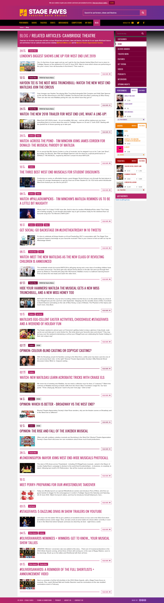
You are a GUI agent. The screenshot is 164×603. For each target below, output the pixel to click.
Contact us (79, 600)
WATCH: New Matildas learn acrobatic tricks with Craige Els (62, 377)
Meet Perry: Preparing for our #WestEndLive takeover (57, 484)
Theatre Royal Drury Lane (132, 166)
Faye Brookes (128, 112)
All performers (122, 120)
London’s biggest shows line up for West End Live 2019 (58, 55)
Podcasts (122, 74)
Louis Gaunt (128, 104)
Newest (134, 90)
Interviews (122, 79)
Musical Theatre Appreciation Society (89, 42)
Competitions (77, 22)
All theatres (122, 190)
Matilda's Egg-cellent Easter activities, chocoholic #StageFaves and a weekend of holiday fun (64, 321)
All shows (121, 155)
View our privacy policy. (99, 3)
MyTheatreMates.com (64, 42)
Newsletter (126, 23)
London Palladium (130, 182)
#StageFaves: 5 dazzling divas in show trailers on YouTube (61, 511)
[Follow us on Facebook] (143, 23)
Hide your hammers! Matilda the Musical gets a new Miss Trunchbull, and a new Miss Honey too (59, 290)
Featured (142, 90)
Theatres (43, 22)
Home (120, 44)
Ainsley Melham (129, 96)
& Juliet (127, 147)
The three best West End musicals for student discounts (60, 171)
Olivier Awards (33, 533)
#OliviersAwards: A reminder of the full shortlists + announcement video (57, 571)
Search (142, 33)
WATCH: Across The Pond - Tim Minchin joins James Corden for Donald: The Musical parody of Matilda (62, 143)
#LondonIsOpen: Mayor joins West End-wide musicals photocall (64, 457)
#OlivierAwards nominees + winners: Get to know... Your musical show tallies (64, 540)
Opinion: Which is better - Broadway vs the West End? (57, 404)
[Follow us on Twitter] (138, 23)
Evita (126, 131)
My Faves (88, 22)
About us (67, 600)
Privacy (58, 600)
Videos (38, 136)
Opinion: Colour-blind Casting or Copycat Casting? (55, 350)
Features (31, 136)
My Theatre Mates (48, 77)
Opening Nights (124, 84)
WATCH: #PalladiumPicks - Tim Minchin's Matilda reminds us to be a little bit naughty (65, 201)
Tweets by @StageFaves (122, 199)
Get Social (39, 225)
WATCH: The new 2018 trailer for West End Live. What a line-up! (63, 113)
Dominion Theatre (130, 174)
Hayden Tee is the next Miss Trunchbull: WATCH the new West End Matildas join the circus (65, 85)
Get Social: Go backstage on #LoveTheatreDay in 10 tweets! (60, 229)
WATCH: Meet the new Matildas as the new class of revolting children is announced (62, 259)
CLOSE (112, 3)
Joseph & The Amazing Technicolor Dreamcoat (132, 140)
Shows (34, 22)
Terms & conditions (44, 600)
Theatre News (33, 51)
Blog (97, 22)
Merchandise (63, 22)
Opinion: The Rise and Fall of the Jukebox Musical (54, 430)
